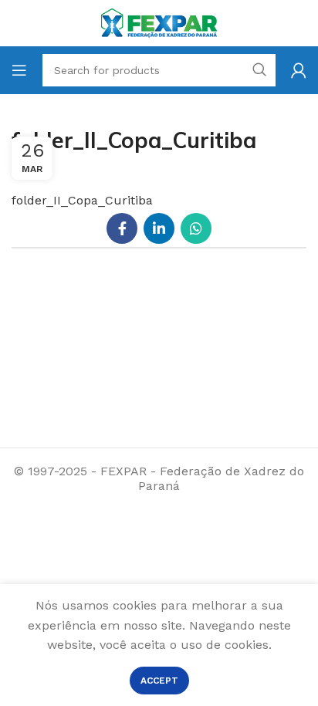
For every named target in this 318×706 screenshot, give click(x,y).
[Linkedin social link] (159, 228)
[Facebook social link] (122, 228)
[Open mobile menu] (19, 70)
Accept (159, 680)
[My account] (298, 70)
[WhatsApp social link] (196, 228)
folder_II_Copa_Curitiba (82, 200)
